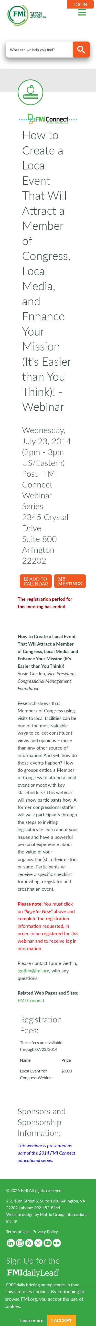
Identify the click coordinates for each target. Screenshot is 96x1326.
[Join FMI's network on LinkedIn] (11, 1243)
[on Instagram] (20, 1243)
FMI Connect (31, 1000)
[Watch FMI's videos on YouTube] (48, 1243)
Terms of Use (17, 1231)
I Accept (61, 1320)
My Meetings (70, 581)
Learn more (32, 1320)
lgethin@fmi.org (33, 970)
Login (80, 4)
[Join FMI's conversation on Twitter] (38, 1243)
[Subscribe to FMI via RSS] (29, 1243)
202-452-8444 (47, 1207)
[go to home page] (26, 14)
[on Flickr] (57, 1243)
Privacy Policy (45, 1231)
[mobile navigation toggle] (82, 11)
